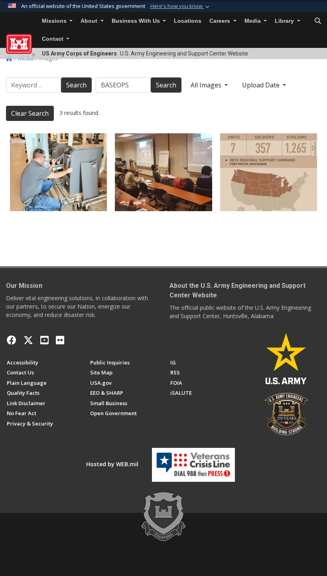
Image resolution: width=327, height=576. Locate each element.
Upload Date (261, 85)
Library (285, 21)
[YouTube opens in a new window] (44, 340)
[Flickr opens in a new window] (60, 340)
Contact (53, 39)
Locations (187, 21)
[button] (180, 6)
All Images (207, 85)
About (90, 21)
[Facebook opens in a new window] (11, 340)
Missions (55, 21)
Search (76, 85)
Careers (220, 21)
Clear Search (30, 113)
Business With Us (137, 21)
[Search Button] (318, 21)
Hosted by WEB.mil (112, 464)
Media (253, 21)
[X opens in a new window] (28, 340)
